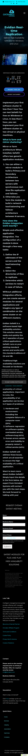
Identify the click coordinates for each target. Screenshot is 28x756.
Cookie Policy (8, 385)
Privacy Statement (17, 385)
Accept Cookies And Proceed (14, 382)
